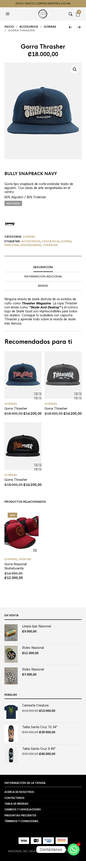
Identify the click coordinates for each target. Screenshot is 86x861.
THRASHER (50, 245)
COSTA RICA (50, 241)
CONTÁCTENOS (14, 798)
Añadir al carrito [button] (35, 550)
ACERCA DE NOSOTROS (19, 792)
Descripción (43, 267)
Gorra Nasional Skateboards (15, 566)
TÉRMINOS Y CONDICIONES (21, 821)
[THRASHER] (9, 224)
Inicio (9, 27)
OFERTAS (25, 559)
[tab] (43, 267)
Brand (43, 286)
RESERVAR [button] (37, 395)
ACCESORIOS (28, 27)
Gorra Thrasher (15, 408)
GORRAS (50, 27)
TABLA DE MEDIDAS (16, 803)
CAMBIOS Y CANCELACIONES (22, 809)
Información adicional (43, 276)
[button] (8, 14)
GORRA (65, 241)
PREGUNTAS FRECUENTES (20, 815)
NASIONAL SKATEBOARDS (22, 245)
